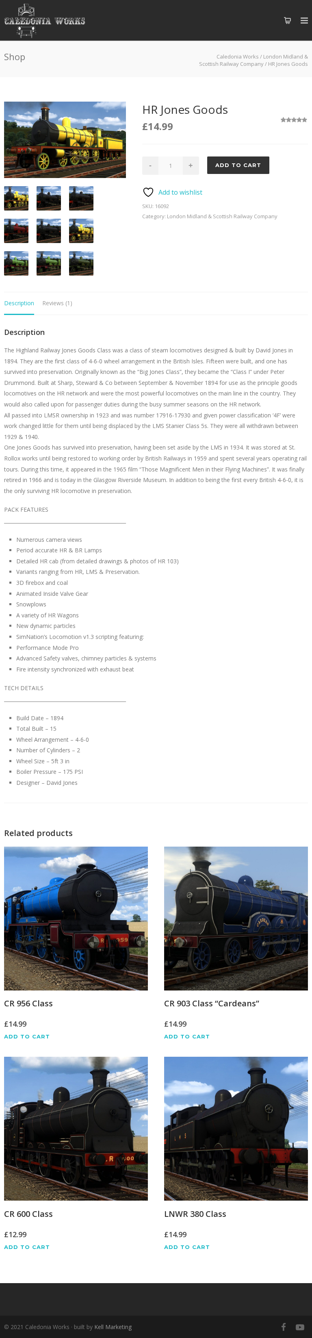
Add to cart (238, 165)
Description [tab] (19, 303)
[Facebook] (283, 1327)
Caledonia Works (238, 56)
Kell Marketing (113, 1327)
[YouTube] (300, 1327)
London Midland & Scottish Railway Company (253, 60)
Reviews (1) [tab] (57, 303)
